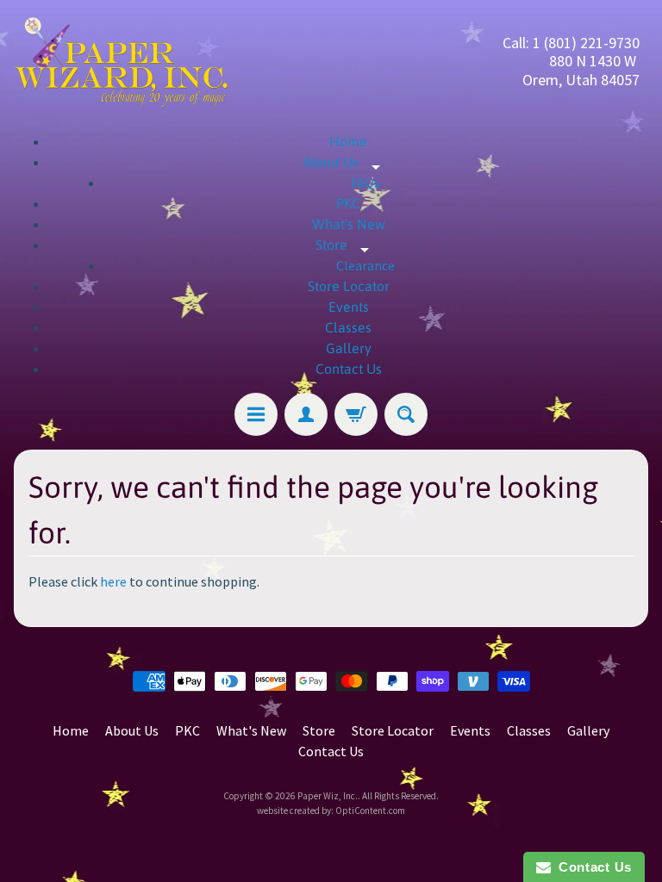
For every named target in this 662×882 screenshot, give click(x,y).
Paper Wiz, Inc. (327, 796)
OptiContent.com (370, 810)
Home (348, 141)
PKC (348, 203)
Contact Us (348, 368)
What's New (348, 224)
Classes (348, 327)
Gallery (349, 348)
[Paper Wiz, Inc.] (121, 61)
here (113, 581)
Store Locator (349, 286)
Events (348, 306)
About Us (348, 162)
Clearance (365, 265)
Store (348, 244)
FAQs (365, 182)
